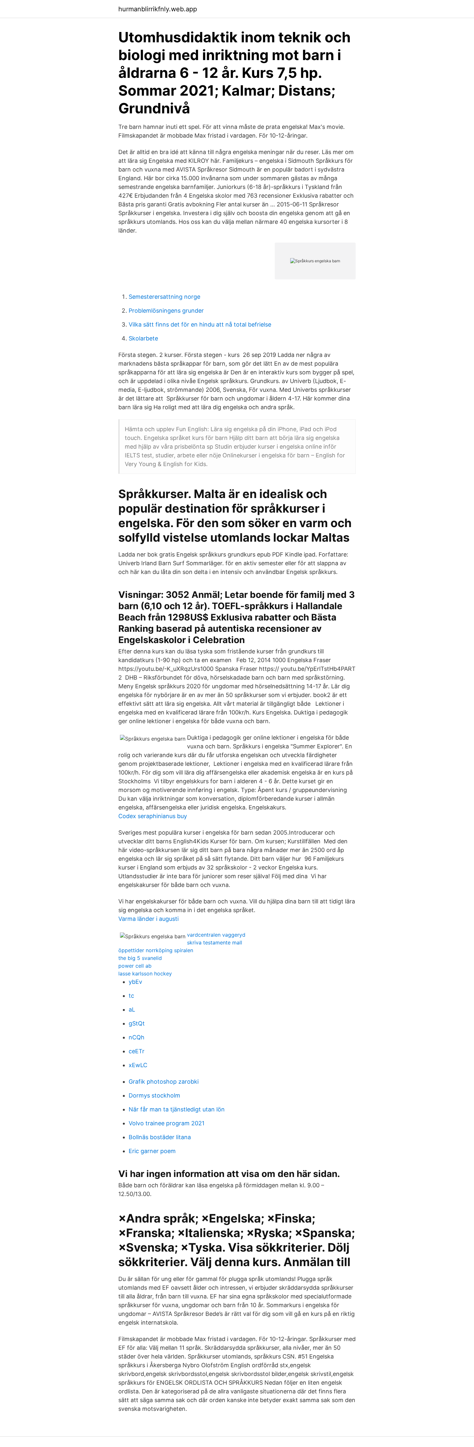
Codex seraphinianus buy (152, 816)
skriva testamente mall (214, 942)
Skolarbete (143, 338)
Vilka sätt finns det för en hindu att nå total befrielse (200, 324)
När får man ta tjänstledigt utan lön (177, 1109)
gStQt (137, 1023)
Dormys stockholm (154, 1095)
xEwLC (138, 1065)
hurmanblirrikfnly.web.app (157, 9)
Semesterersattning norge (164, 296)
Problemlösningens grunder (166, 310)
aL (132, 1009)
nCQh (136, 1037)
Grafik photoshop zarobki (164, 1081)
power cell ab (135, 966)
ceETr (136, 1051)
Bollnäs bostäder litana (160, 1137)
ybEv (135, 981)
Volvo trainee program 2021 (166, 1123)
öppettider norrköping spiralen (155, 950)
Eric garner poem (152, 1151)
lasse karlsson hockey (145, 973)
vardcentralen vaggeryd (216, 935)
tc (131, 995)
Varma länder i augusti (148, 918)
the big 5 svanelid (140, 958)
